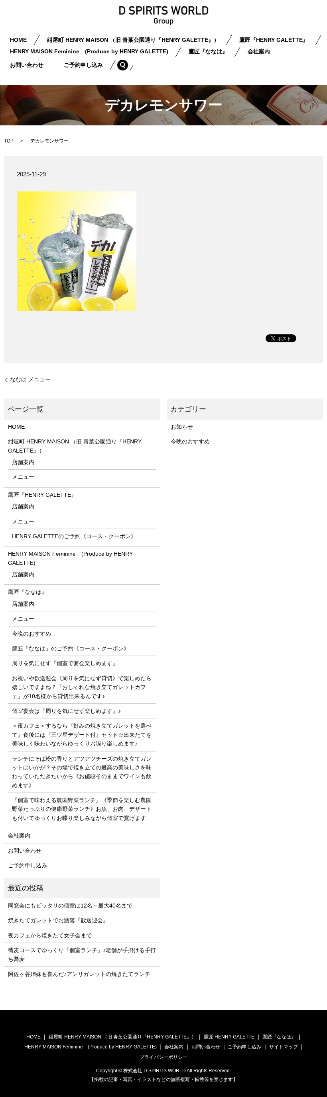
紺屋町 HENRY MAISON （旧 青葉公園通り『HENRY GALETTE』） (133, 40)
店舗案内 (23, 462)
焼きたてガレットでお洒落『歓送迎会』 (58, 920)
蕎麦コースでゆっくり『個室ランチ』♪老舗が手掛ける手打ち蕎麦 (82, 954)
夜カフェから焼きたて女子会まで (50, 935)
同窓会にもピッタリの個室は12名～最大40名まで (70, 905)
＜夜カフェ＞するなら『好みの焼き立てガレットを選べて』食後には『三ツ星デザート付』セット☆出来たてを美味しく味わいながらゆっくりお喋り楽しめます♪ (82, 734)
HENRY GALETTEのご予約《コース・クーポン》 (74, 536)
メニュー (23, 477)
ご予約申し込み (83, 65)
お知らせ (182, 427)
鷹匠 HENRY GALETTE (229, 1037)
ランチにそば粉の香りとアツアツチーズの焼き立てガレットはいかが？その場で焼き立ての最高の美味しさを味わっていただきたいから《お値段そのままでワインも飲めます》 (82, 772)
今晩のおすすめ (31, 633)
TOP (9, 141)
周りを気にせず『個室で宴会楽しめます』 (65, 663)
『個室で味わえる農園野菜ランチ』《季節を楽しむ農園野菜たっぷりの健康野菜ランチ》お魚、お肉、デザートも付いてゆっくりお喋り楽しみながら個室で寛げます (82, 809)
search (128, 65)
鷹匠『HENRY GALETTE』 (273, 40)
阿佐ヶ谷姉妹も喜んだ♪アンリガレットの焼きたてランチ (79, 974)
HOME (18, 40)
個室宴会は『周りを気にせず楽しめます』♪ (66, 711)
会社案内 (259, 52)
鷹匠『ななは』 (208, 52)
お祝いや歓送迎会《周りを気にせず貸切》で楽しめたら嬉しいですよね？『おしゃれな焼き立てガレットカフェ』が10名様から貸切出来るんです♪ (82, 687)
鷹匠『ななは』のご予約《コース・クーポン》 (70, 648)
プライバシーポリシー (163, 1057)
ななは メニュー (30, 379)
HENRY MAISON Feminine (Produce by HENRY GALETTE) (89, 52)
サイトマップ (283, 1047)
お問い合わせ (26, 65)
